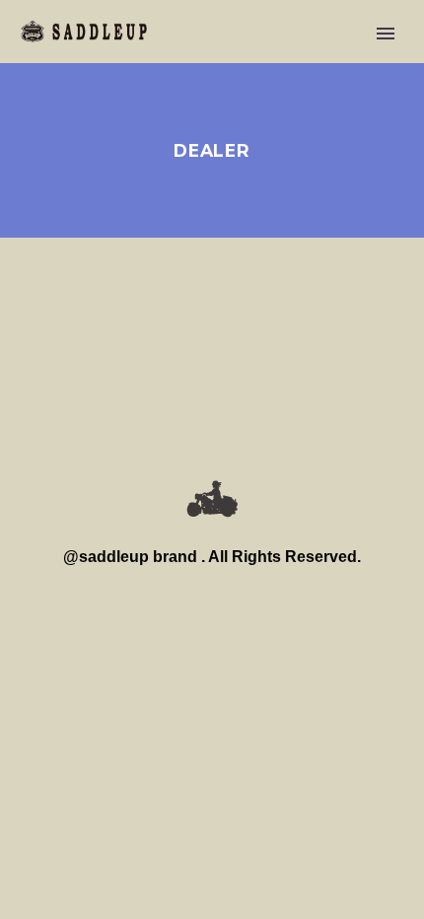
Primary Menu (385, 33)
